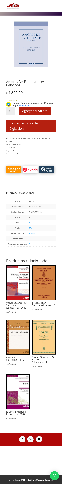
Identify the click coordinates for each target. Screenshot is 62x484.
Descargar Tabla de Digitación (23, 126)
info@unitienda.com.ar (43, 480)
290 (30, 222)
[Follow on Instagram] (30, 439)
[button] (54, 475)
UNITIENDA (25, 480)
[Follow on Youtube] (39, 439)
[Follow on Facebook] (22, 439)
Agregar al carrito (35, 111)
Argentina (33, 233)
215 (30, 228)
